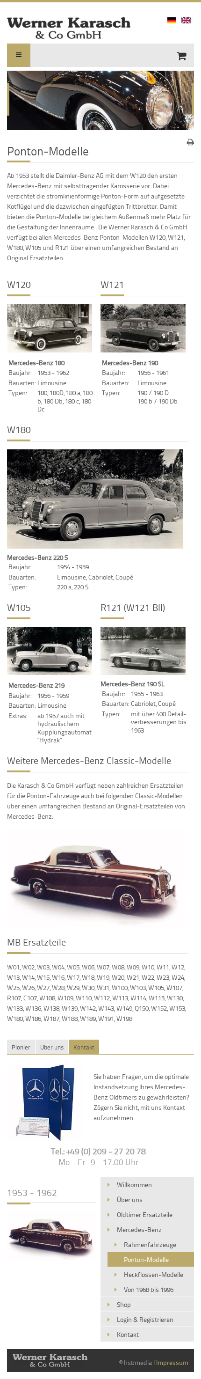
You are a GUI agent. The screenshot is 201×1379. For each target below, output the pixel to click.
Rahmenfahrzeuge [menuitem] (150, 1244)
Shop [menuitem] (124, 1304)
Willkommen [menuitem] (134, 1184)
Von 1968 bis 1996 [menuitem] (148, 1289)
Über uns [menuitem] (130, 1199)
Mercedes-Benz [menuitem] (139, 1229)
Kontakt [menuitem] (128, 1334)
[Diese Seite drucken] (190, 142)
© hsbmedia (135, 1362)
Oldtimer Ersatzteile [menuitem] (144, 1214)
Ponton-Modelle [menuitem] (146, 1259)
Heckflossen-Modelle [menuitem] (153, 1274)
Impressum (172, 1362)
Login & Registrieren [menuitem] (145, 1319)
